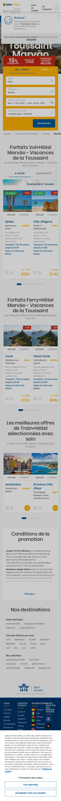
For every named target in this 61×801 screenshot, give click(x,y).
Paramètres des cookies (31, 778)
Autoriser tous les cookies (30, 793)
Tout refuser (30, 785)
